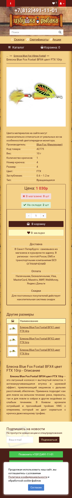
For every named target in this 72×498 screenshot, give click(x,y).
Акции (57, 39)
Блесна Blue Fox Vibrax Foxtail (30, 55)
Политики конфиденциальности (27, 476)
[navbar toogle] (10, 3)
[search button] (60, 32)
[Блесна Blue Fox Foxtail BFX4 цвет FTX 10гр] (36, 97)
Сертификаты (39, 39)
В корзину (38, 224)
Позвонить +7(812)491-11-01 (36, 454)
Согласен (36, 487)
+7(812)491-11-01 (36, 10)
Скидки (19, 39)
